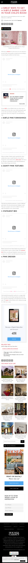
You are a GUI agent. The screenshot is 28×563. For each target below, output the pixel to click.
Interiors (20, 20)
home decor (14, 346)
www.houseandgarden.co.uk (19, 549)
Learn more (16, 559)
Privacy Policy (20, 529)
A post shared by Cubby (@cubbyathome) (14, 200)
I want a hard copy (14, 488)
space (7, 300)
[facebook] (2, 24)
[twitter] (5, 24)
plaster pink (18, 159)
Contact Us (21, 526)
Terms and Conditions (9, 529)
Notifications (14, 523)
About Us (15, 526)
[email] (12, 24)
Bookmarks (22, 523)
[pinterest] (7, 24)
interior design (4, 346)
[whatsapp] (10, 24)
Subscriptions (6, 523)
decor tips (10, 346)
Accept (23, 561)
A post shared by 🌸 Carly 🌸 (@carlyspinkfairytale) (14, 291)
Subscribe (14, 339)
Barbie (8, 51)
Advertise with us (7, 526)
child (5, 108)
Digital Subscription (14, 483)
